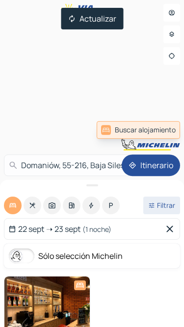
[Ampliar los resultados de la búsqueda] (92, 185)
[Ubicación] (171, 56)
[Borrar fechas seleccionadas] (172, 229)
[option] (13, 205)
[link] (138, 130)
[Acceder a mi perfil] (171, 13)
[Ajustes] (171, 34)
